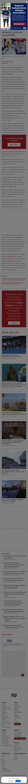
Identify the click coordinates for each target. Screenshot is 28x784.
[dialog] (14, 392)
